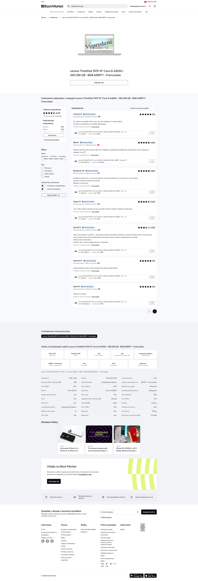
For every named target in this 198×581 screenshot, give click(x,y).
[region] (99, 440)
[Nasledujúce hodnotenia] (155, 311)
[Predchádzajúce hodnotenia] (149, 311)
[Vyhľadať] (68, 6)
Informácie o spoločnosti (109, 550)
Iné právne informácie (108, 547)
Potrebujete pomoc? (138, 6)
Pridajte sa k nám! (46, 538)
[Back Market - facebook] (47, 541)
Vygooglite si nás (84, 474)
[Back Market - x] (52, 541)
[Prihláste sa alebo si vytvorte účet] (150, 6)
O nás (43, 529)
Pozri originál (95, 127)
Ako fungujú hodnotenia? (52, 140)
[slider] (42, 158)
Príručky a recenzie (67, 552)
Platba (63, 538)
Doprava (64, 541)
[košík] (155, 6)
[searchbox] (99, 6)
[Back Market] (52, 6)
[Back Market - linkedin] (43, 541)
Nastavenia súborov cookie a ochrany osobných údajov (107, 542)
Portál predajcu (66, 535)
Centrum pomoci (66, 549)
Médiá (122, 529)
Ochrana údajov (106, 538)
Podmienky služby (107, 529)
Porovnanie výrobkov (68, 555)
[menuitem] (70, 12)
